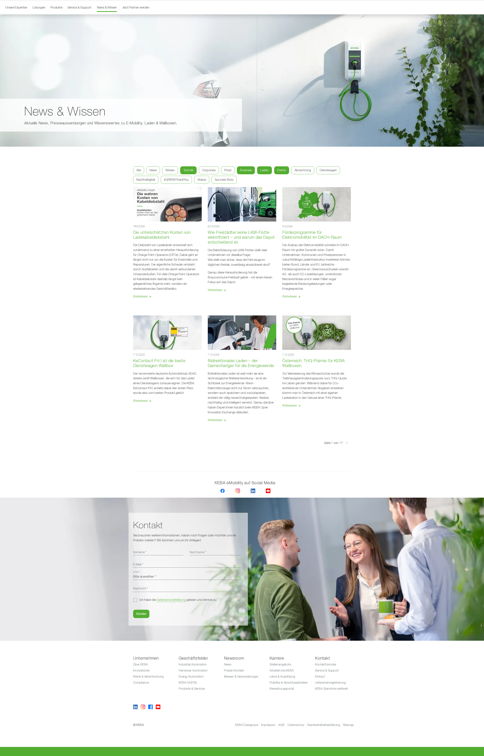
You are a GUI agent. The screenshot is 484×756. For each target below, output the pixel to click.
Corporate (209, 170)
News (153, 170)
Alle (138, 170)
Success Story (224, 179)
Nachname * (198, 552)
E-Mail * (138, 564)
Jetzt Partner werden (135, 7)
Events (281, 170)
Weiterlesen (140, 296)
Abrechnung (303, 170)
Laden (264, 170)
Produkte (56, 7)
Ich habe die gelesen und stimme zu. (178, 599)
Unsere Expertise (16, 7)
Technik (188, 170)
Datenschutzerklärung (171, 599)
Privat (227, 170)
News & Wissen (107, 7)
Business (246, 170)
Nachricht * (140, 588)
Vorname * (140, 552)
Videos (201, 179)
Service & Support (79, 7)
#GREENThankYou (176, 179)
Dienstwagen (328, 170)
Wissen (170, 170)
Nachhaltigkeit (145, 179)
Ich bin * (136, 572)
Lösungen (39, 7)
